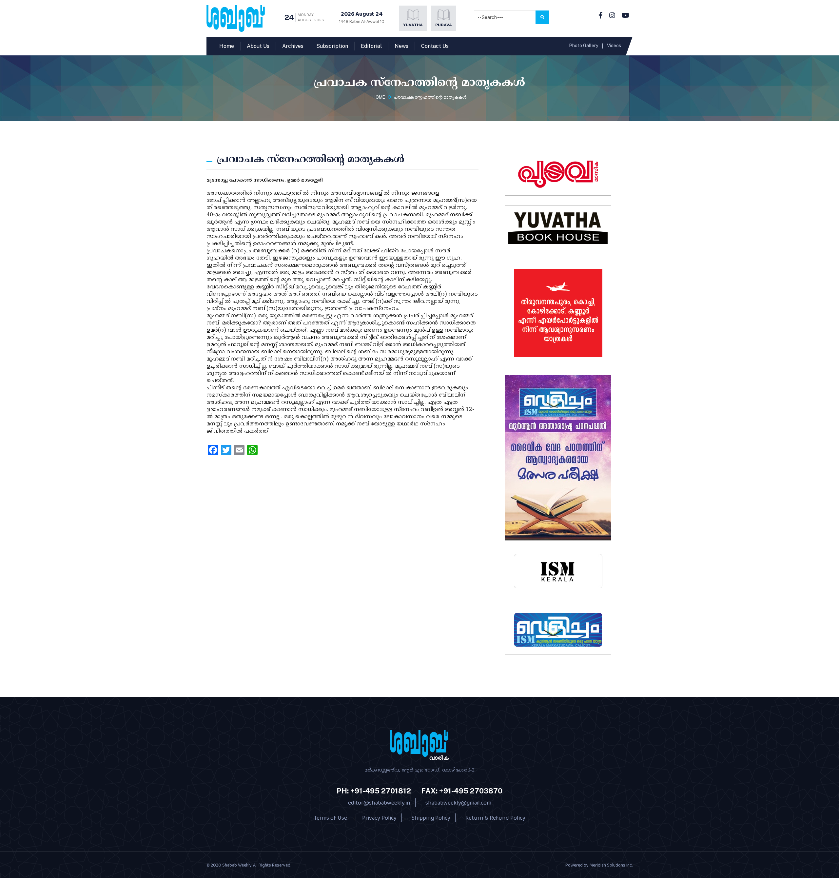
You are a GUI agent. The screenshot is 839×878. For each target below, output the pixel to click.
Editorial (371, 46)
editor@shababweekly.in (379, 802)
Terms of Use (330, 817)
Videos (614, 45)
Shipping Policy (431, 817)
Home (226, 46)
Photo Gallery (583, 45)
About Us (258, 46)
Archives (292, 46)
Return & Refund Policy (495, 817)
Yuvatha (413, 25)
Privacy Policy (379, 817)
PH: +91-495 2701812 (374, 791)
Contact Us (435, 46)
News (401, 46)
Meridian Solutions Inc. (611, 865)
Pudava (443, 25)
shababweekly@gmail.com (458, 802)
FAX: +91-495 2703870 (461, 791)
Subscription (332, 46)
